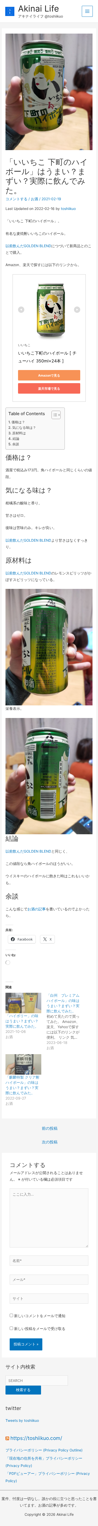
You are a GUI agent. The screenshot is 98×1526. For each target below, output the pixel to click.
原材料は (19, 433)
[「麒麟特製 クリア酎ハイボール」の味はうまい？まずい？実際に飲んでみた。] (23, 1064)
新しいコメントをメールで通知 (39, 1316)
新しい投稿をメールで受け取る (39, 1329)
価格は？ (18, 422)
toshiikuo (68, 209)
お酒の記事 (36, 909)
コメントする (16, 199)
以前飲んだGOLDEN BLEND (28, 246)
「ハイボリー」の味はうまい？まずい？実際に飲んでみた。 (21, 1020)
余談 (15, 444)
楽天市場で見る (49, 388)
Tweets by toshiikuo (22, 1420)
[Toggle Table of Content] (53, 414)
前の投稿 (49, 1128)
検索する (23, 1390)
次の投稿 (49, 1142)
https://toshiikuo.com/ (36, 1438)
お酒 (34, 199)
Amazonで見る (49, 375)
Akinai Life (38, 8)
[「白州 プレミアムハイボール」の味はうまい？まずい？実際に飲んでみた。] (67, 1021)
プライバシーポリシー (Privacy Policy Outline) (44, 1450)
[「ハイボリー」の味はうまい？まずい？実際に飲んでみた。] (23, 1003)
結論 (16, 438)
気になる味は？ (24, 427)
